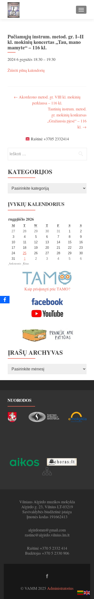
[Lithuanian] (80, 592)
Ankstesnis (15, 263)
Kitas (26, 263)
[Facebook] (5, 299)
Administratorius (60, 588)
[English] (87, 592)
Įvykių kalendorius (36, 204)
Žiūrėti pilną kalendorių (26, 70)
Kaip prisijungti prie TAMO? (47, 288)
